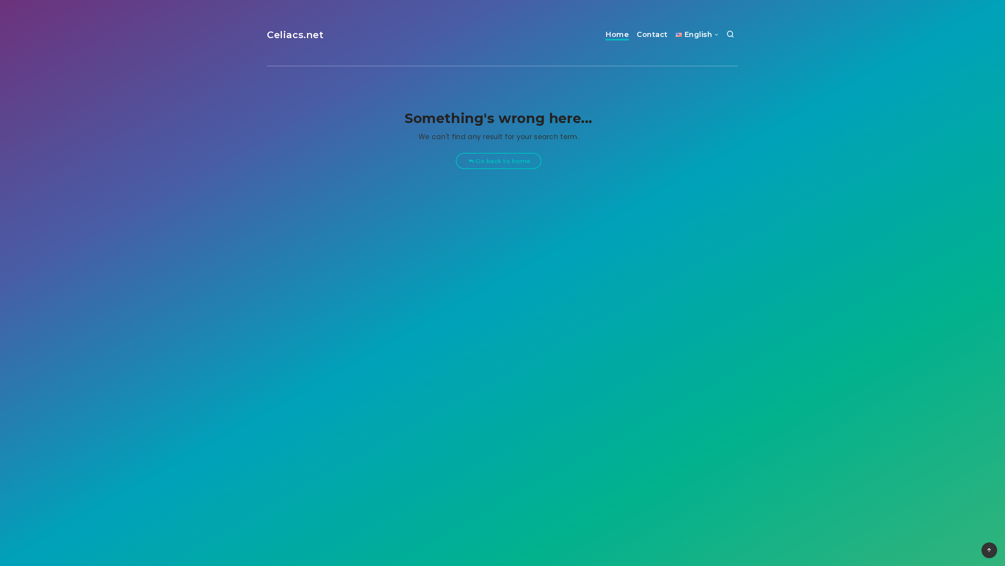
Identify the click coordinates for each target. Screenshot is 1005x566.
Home (617, 34)
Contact (652, 34)
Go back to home (502, 161)
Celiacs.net (295, 34)
